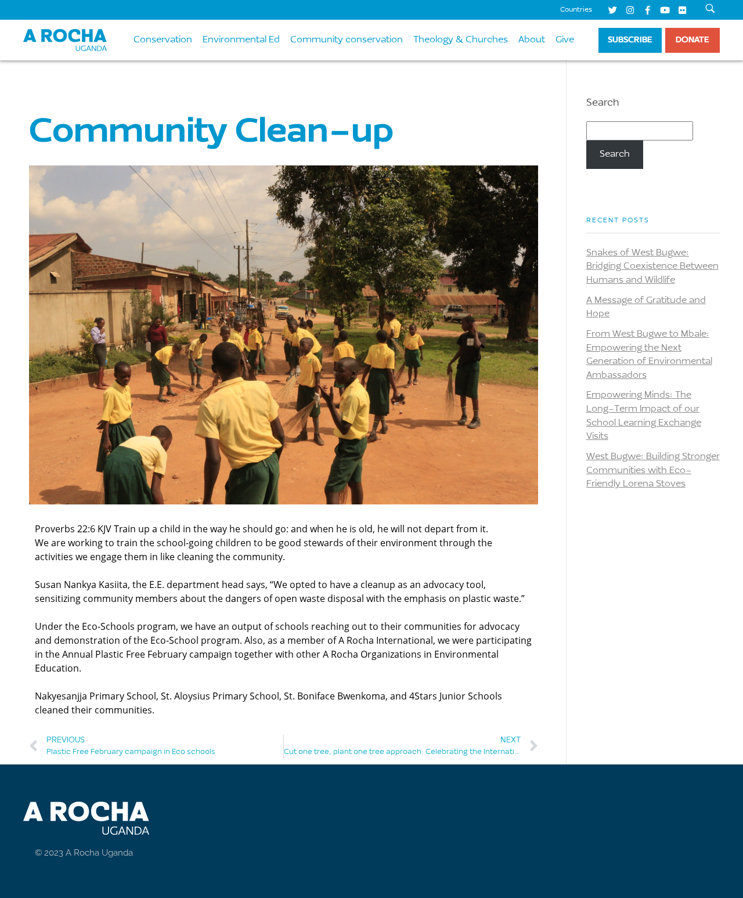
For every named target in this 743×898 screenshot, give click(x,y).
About (531, 40)
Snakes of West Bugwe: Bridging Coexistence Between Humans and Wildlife (652, 266)
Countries (576, 9)
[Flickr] (682, 10)
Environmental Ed (241, 40)
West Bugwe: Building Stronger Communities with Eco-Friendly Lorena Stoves (653, 470)
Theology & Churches (460, 40)
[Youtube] (664, 10)
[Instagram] (630, 10)
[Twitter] (612, 10)
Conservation (163, 40)
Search (602, 103)
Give (565, 40)
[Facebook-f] (647, 10)
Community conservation (346, 40)
